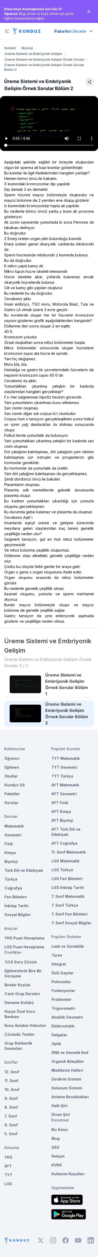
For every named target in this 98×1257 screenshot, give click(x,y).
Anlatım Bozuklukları (70, 1097)
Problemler (61, 999)
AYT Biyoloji (62, 820)
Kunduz (10, 48)
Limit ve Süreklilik (67, 946)
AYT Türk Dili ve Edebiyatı (65, 832)
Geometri (12, 835)
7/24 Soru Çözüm (20, 962)
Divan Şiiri (60, 1114)
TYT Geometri (64, 767)
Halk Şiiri (59, 1105)
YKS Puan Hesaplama (24, 938)
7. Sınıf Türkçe (64, 905)
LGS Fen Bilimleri (67, 878)
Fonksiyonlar (63, 990)
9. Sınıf (11, 1098)
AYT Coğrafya (64, 843)
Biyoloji (27, 48)
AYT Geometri (64, 794)
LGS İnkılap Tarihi (67, 887)
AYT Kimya (61, 811)
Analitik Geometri (67, 1017)
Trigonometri (63, 1008)
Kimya (10, 852)
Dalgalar (59, 1035)
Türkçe (11, 879)
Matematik (14, 826)
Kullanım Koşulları (68, 1174)
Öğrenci (11, 758)
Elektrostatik (62, 1026)
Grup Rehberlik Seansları (18, 1046)
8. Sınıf (11, 1107)
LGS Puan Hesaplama (24, 947)
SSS (55, 1147)
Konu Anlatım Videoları (25, 1025)
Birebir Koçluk (17, 985)
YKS (8, 1157)
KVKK (56, 1165)
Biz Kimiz (59, 1129)
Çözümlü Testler (19, 1034)
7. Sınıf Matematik (67, 896)
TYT (8, 1175)
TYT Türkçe (62, 776)
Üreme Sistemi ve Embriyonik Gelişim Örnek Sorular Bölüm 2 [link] (44, 67)
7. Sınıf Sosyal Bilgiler (71, 923)
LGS (8, 1184)
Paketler (12, 794)
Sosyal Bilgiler (17, 914)
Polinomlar (61, 982)
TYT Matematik (65, 758)
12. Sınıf (11, 1072)
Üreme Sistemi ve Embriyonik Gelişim (33, 54)
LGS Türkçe (62, 870)
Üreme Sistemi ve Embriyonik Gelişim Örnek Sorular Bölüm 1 (66, 684)
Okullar (11, 776)
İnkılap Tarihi (16, 906)
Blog (55, 1138)
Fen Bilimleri (15, 897)
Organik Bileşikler (67, 1061)
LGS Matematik (65, 861)
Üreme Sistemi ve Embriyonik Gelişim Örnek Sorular (44, 59)
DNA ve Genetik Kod (69, 1052)
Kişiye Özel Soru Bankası (19, 1014)
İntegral (58, 964)
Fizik (8, 844)
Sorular (11, 802)
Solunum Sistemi (66, 1088)
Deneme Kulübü (19, 1002)
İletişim (58, 1156)
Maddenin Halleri (67, 1070)
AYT (8, 1166)
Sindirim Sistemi (66, 1079)
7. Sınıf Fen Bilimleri (69, 914)
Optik (56, 1043)
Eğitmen (11, 767)
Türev (56, 955)
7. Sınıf (10, 1116)
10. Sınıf (11, 1089)
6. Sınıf (11, 1125)
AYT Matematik (65, 785)
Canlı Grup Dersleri (22, 993)
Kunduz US (14, 785)
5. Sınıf (11, 1134)
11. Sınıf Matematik (68, 852)
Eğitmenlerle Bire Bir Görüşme (23, 973)
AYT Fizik (59, 802)
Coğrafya (13, 888)
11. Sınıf (11, 1080)
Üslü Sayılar (62, 973)
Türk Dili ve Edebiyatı (23, 870)
